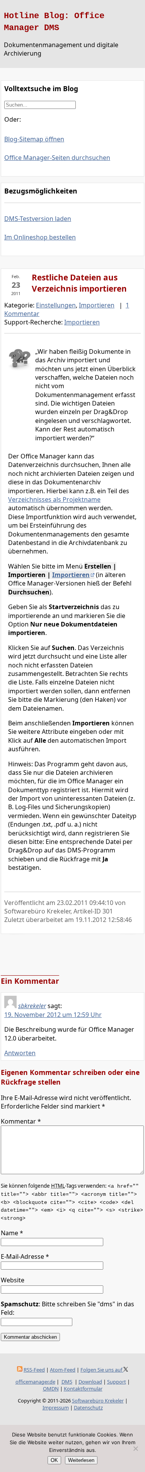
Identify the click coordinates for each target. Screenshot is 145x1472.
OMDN (51, 1388)
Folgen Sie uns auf (101, 1369)
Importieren (96, 305)
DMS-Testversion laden (37, 218)
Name (12, 1233)
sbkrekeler (32, 1006)
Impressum (56, 1407)
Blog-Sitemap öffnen (34, 139)
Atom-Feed (62, 1369)
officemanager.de (35, 1381)
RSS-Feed (34, 1369)
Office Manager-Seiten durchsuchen (57, 157)
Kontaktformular (83, 1388)
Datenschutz (88, 1407)
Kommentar (21, 1121)
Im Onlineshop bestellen (40, 237)
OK (54, 1460)
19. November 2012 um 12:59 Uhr (53, 1014)
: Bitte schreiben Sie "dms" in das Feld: (67, 1308)
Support (116, 1381)
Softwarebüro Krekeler (98, 1400)
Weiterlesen (81, 1460)
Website (12, 1280)
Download (90, 1381)
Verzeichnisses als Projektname (54, 499)
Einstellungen (56, 305)
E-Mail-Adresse (25, 1256)
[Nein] (135, 1448)
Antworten (20, 1053)
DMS (66, 1381)
